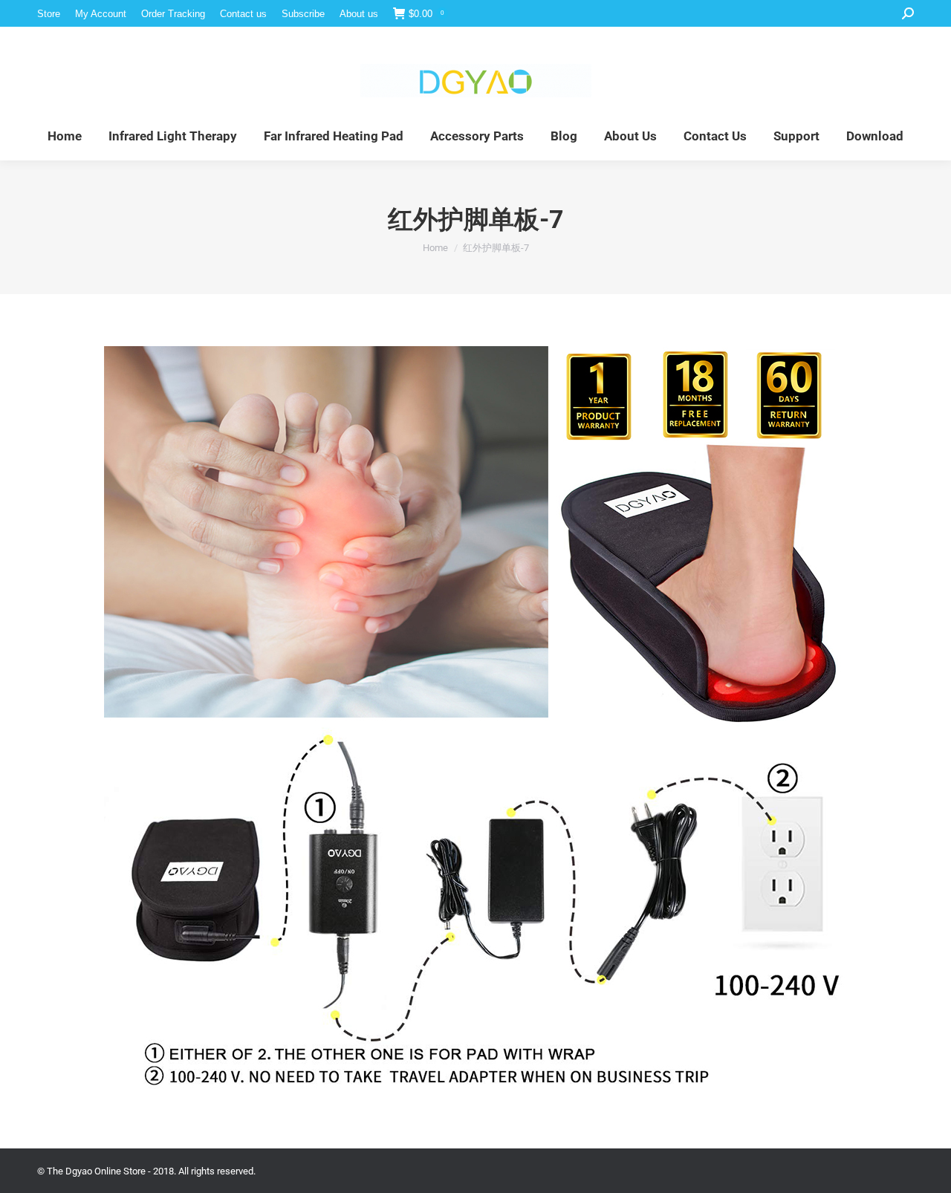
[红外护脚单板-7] (475, 717)
